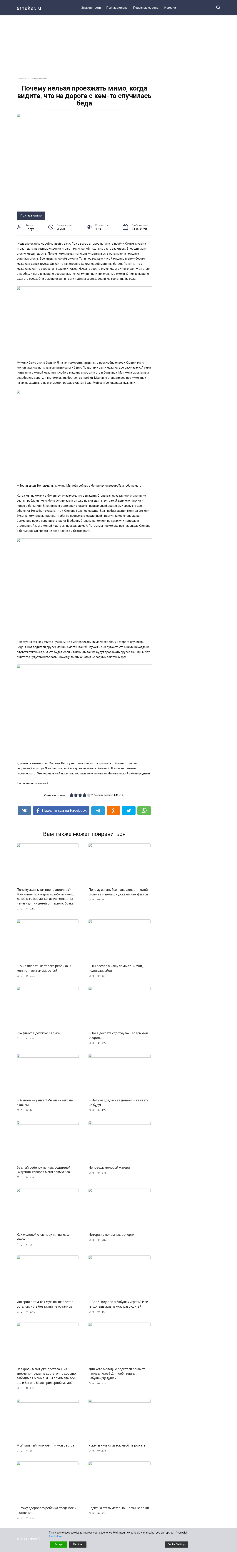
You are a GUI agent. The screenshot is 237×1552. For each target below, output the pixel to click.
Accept (58, 1544)
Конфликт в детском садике (38, 1033)
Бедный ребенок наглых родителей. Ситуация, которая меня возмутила (44, 1170)
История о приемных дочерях (111, 1234)
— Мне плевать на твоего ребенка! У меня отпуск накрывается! (44, 968)
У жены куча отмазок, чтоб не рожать (117, 1445)
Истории (170, 7)
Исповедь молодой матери (109, 1167)
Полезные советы (146, 7)
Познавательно (117, 7)
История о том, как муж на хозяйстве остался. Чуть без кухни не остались (45, 1304)
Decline (77, 1544)
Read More (55, 1536)
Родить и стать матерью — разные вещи (119, 1508)
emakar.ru (29, 8)
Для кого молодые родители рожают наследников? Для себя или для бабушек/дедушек (117, 1373)
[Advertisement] (118, 43)
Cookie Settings (177, 1544)
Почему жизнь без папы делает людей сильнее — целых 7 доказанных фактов (118, 892)
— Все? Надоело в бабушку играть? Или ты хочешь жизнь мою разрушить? (118, 1304)
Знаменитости (91, 7)
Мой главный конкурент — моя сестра (45, 1445)
